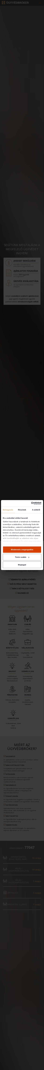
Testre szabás (20, 557)
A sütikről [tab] (36, 510)
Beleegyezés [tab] (8, 510)
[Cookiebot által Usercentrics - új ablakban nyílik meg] (31, 503)
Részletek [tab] (22, 510)
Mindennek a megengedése (22, 549)
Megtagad (22, 565)
